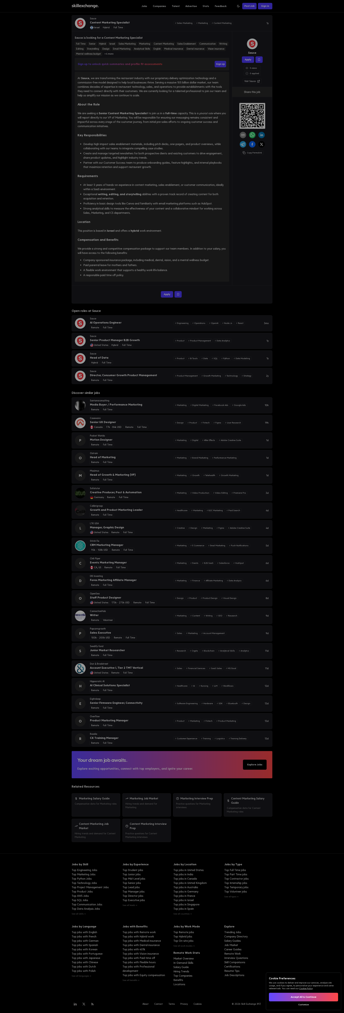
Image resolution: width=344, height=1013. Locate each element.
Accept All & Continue (303, 996)
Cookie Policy (305, 988)
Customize (303, 1004)
